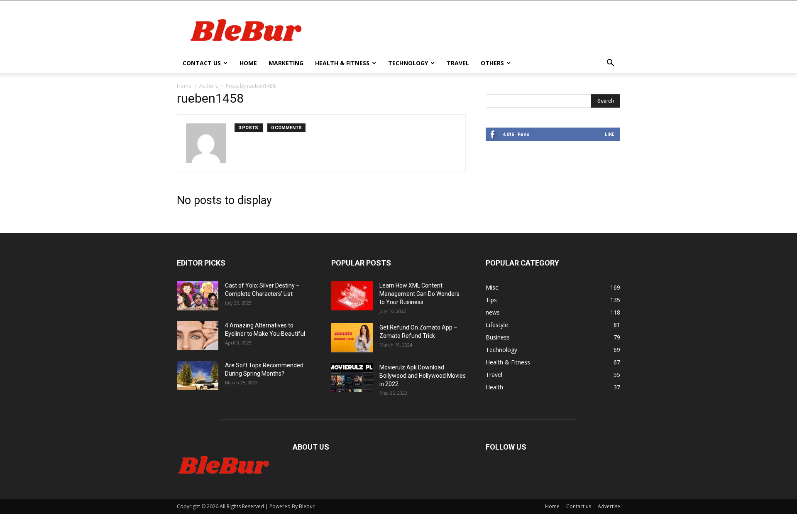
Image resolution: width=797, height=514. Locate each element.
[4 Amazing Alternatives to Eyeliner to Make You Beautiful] (197, 335)
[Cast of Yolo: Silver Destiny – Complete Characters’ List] (197, 295)
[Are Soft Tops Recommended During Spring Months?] (197, 375)
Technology (408, 63)
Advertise (609, 506)
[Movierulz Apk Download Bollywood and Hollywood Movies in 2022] (352, 377)
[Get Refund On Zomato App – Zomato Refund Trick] (352, 337)
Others (492, 63)
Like (609, 134)
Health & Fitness (342, 63)
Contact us (202, 63)
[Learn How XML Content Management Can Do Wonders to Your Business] (352, 295)
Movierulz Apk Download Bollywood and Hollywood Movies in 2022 (422, 375)
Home (248, 63)
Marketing (286, 63)
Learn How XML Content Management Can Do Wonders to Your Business (419, 293)
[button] (610, 64)
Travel (458, 63)
